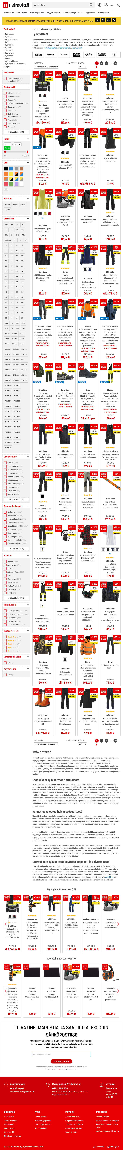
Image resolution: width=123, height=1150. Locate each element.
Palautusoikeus (10, 1120)
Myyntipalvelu (53, 12)
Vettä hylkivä (14, 473)
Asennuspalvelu (72, 1116)
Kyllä (10, 663)
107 (115, 63)
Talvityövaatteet (11, 39)
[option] (40, 96)
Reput (7, 66)
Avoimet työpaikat (43, 1120)
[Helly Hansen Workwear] (115, 55)
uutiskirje (109, 877)
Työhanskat (9, 53)
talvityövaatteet (51, 48)
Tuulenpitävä (14, 470)
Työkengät (9, 56)
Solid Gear (13, 123)
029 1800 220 (60, 1088)
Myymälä (110, 1084)
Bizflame (12, 582)
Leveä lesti (13, 491)
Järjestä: (38, 63)
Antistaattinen (15, 522)
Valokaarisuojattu (16, 543)
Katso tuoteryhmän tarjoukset (15, 79)
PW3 (11, 575)
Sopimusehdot (41, 1128)
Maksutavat (9, 1116)
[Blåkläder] (38, 55)
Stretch (12, 463)
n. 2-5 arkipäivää (17, 611)
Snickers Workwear (17, 103)
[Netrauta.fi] (16, 5)
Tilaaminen (9, 1111)
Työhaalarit (9, 45)
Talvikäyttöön (15, 480)
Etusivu (35, 29)
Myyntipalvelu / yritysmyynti (66, 1084)
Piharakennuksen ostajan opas (107, 1126)
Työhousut (9, 34)
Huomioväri (14, 515)
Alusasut (8, 58)
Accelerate (14, 565)
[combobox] (63, 5)
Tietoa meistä (41, 1116)
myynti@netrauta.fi (60, 1094)
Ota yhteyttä (17, 1088)
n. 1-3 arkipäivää (16, 625)
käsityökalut (77, 48)
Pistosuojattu (14, 536)
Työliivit (8, 47)
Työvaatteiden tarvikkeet (15, 64)
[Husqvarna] (64, 55)
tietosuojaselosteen (65, 1070)
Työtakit (8, 42)
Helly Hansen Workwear (13, 115)
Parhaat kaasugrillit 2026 (107, 1131)
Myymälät (90, 12)
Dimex (12, 120)
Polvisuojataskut (16, 519)
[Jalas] (89, 55)
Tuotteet (7, 12)
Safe (11, 568)
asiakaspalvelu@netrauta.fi (22, 1091)
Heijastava (14, 512)
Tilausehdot (9, 1124)
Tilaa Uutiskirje (61, 1061)
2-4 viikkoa (14, 621)
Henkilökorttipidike (17, 526)
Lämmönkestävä (16, 540)
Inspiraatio (101, 1111)
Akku (10, 675)
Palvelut (69, 1111)
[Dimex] (51, 55)
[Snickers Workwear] (76, 55)
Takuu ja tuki (9, 1128)
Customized (13, 589)
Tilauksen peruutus (12, 1136)
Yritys (37, 1111)
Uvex (11, 127)
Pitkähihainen (15, 484)
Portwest (13, 96)
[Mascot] (102, 55)
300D (11, 593)
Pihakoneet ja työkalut (50, 29)
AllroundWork (15, 572)
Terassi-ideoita (102, 1116)
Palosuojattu (14, 529)
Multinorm (13, 579)
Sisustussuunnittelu (74, 1124)
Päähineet (9, 50)
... (111, 63)
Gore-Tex (12, 494)
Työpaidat (9, 36)
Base (11, 110)
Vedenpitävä (14, 466)
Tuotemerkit (103, 12)
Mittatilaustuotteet (73, 1128)
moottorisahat (64, 48)
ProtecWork (13, 586)
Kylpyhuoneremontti (74, 1120)
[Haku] (91, 5)
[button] (16, 132)
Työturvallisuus (11, 61)
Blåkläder (14, 93)
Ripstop (12, 487)
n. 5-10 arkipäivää (17, 614)
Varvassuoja (14, 533)
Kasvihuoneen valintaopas (107, 1120)
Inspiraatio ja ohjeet (73, 12)
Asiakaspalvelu (37, 12)
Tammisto (111, 1088)
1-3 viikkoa (14, 618)
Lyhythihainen (15, 477)
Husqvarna (14, 107)
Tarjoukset (22, 12)
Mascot (12, 100)
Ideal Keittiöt (71, 1132)
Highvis (12, 561)
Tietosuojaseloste (42, 1124)
